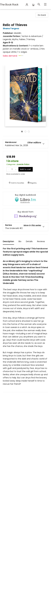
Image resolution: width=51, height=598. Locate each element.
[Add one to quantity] (16, 169)
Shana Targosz (11, 28)
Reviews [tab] (41, 241)
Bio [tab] (20, 241)
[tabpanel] (25, 319)
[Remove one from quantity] (8, 169)
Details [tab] (29, 241)
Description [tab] (8, 241)
